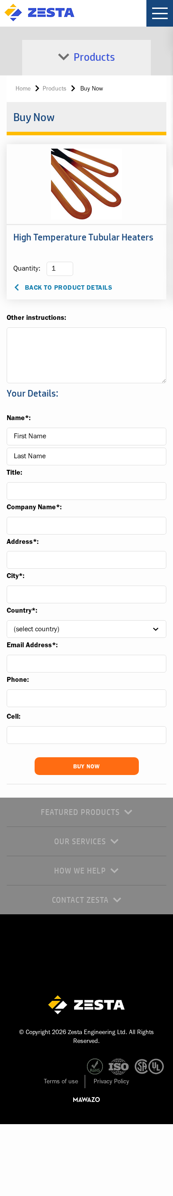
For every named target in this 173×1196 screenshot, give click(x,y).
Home (23, 88)
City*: (15, 575)
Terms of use (61, 1081)
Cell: (13, 716)
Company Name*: (34, 507)
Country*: (22, 610)
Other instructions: (36, 317)
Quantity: (26, 268)
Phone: (18, 679)
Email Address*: (32, 645)
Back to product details (69, 287)
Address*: (23, 541)
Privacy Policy (111, 1081)
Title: (14, 472)
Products (55, 88)
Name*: (19, 417)
